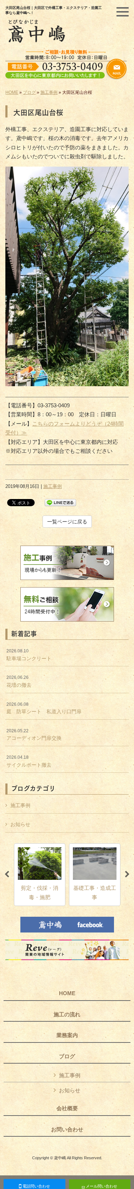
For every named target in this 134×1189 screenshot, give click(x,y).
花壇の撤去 (18, 681)
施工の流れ (67, 1014)
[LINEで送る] (60, 502)
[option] (39, 874)
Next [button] (127, 874)
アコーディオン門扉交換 (33, 734)
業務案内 (67, 1035)
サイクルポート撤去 (28, 761)
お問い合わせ (67, 1129)
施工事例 (49, 92)
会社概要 (67, 1108)
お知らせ (20, 824)
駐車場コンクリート (28, 654)
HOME (11, 92)
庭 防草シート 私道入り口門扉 (43, 708)
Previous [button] (6, 874)
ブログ (29, 92)
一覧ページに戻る (67, 521)
